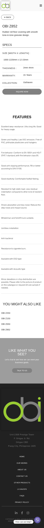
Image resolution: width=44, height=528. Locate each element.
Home (22, 456)
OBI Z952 (5, 329)
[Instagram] (28, 513)
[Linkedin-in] (16, 513)
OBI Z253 (5, 313)
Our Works (22, 463)
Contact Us (21, 476)
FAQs (22, 496)
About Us (22, 470)
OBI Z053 (5, 324)
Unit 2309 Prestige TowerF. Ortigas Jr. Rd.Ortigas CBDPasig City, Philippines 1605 (22, 440)
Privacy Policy (22, 502)
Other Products (22, 483)
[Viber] (37, 522)
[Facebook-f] (22, 513)
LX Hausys (22, 489)
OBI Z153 (5, 318)
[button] (27, 5)
